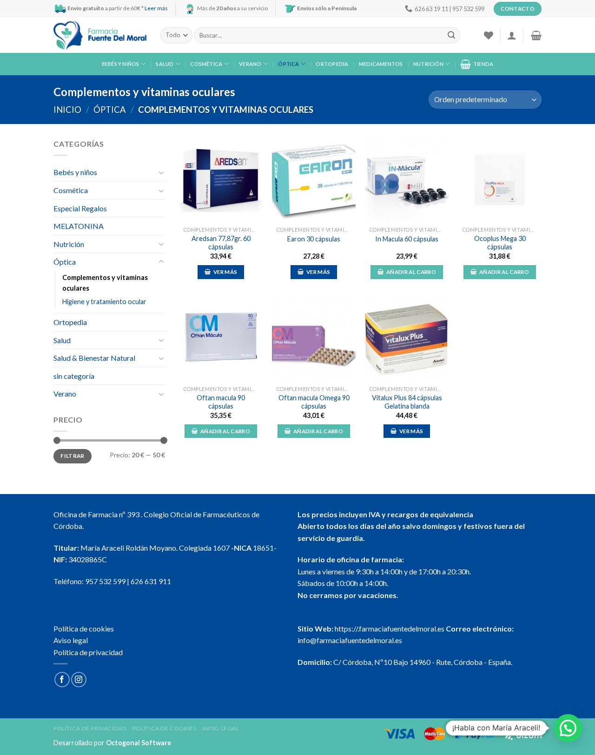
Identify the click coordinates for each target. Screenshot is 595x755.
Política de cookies (83, 628)
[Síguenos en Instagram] (78, 679)
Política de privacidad (88, 652)
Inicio (67, 109)
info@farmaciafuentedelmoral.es (350, 640)
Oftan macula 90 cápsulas (221, 402)
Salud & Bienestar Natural (94, 357)
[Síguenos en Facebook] (62, 679)
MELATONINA (78, 225)
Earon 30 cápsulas (313, 239)
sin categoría (73, 375)
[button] (568, 728)
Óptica (288, 64)
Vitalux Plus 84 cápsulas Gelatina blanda (407, 402)
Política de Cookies (164, 728)
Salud (164, 64)
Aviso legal (70, 640)
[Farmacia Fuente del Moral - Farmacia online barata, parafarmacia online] (99, 35)
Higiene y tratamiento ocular (104, 302)
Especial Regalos (80, 208)
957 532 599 (105, 581)
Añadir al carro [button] (411, 272)
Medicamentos (381, 64)
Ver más (225, 272)
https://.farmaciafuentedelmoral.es (389, 628)
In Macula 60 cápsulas (406, 239)
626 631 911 (151, 581)
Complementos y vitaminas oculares (105, 282)
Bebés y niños (120, 64)
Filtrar (72, 455)
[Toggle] (161, 172)
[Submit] (451, 35)
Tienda (483, 64)
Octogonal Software (138, 743)
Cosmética (206, 64)
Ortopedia (332, 64)
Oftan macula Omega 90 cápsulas (314, 402)
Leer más (156, 8)
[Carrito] (536, 35)
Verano (250, 64)
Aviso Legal (220, 728)
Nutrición (428, 64)
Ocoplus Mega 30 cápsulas (500, 242)
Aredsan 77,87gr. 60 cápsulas (221, 242)
